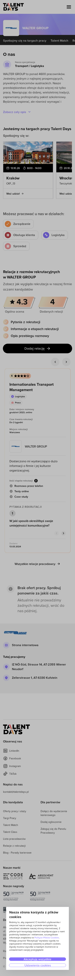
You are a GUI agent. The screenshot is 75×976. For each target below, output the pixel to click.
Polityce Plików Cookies (46, 937)
